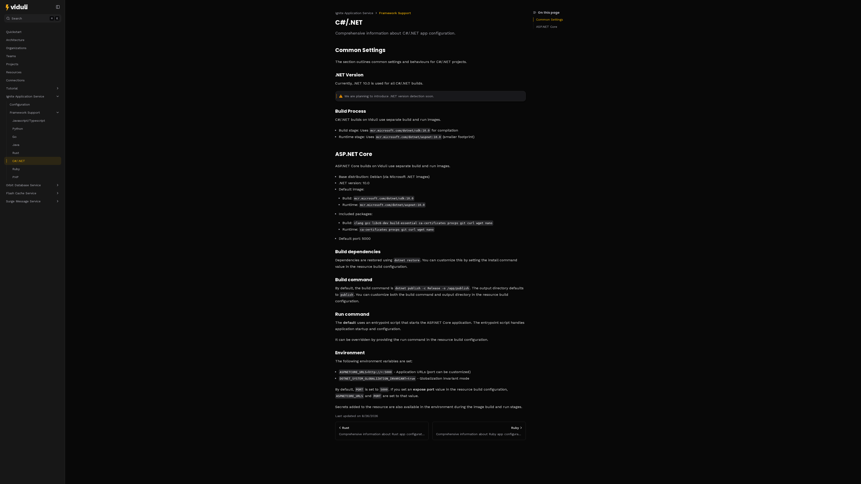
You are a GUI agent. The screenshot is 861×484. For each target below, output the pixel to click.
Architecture (15, 40)
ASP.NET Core (353, 154)
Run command (352, 314)
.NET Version (349, 75)
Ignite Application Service (25, 96)
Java (15, 145)
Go (14, 136)
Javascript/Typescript (28, 120)
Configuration (20, 104)
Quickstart (14, 32)
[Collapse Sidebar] (57, 7)
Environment (350, 352)
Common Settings (360, 50)
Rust (15, 153)
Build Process (350, 111)
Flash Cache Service (21, 193)
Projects (12, 64)
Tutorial (12, 88)
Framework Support (25, 112)
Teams (11, 56)
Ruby (16, 169)
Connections (15, 80)
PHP (15, 177)
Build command (353, 279)
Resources (14, 72)
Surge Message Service (23, 201)
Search (35, 18)
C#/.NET (18, 161)
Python (17, 128)
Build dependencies (357, 251)
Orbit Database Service (23, 185)
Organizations (16, 48)
